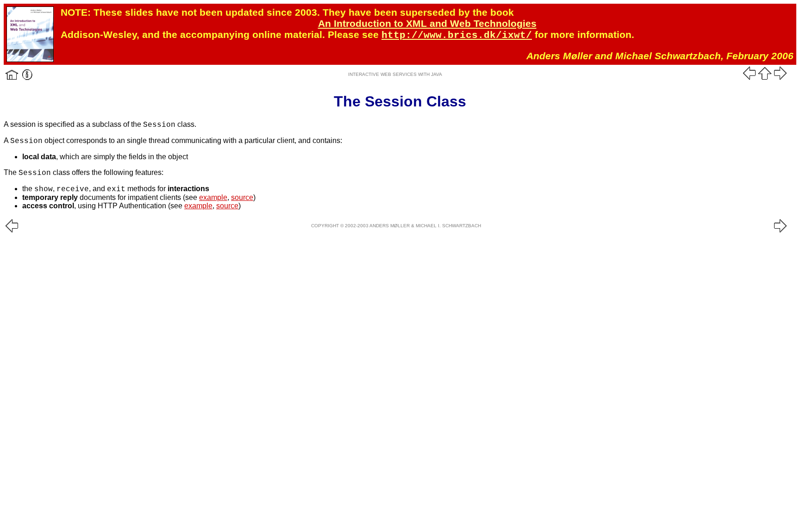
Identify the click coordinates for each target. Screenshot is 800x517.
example (213, 197)
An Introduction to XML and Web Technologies (427, 23)
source (242, 197)
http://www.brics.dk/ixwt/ (456, 35)
